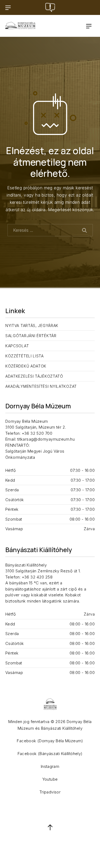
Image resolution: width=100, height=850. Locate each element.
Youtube (50, 779)
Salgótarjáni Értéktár (31, 335)
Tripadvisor (50, 792)
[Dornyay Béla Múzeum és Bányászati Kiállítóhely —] (20, 26)
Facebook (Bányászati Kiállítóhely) (50, 753)
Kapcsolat (17, 346)
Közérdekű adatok (25, 366)
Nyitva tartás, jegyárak (31, 325)
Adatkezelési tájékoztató (34, 376)
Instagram (50, 766)
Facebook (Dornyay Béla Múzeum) (50, 740)
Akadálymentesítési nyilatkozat (41, 386)
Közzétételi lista (24, 356)
